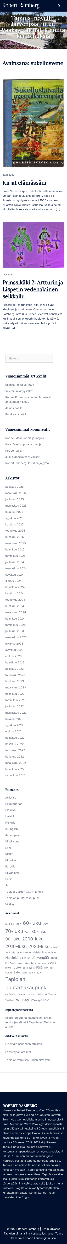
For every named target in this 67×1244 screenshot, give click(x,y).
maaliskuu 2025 (15, 543)
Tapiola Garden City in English (24, 891)
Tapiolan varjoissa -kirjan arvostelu (28, 1060)
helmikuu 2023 (15, 693)
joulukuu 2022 (14, 706)
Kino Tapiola (10, 963)
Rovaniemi (12, 872)
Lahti (8, 847)
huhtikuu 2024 (14, 606)
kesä (54, 958)
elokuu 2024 (13, 580)
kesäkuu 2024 (14, 593)
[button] (58, 5)
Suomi (32, 972)
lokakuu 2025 (14, 512)
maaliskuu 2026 (15, 493)
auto (19, 952)
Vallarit (19, 450)
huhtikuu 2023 (14, 681)
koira (33, 963)
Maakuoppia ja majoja (29, 438)
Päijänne (42, 967)
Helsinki (10, 816)
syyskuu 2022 (14, 725)
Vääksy (10, 904)
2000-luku (33, 938)
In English (11, 829)
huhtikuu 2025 (14, 537)
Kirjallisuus (12, 841)
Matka (9, 854)
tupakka (22, 994)
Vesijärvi (9, 1000)
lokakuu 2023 (14, 643)
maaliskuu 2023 (15, 687)
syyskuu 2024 (14, 574)
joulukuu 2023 (14, 631)
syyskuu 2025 (14, 518)
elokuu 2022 (13, 731)
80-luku (38, 931)
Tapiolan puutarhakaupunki (22, 898)
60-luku (32, 923)
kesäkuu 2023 (14, 668)
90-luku (12, 939)
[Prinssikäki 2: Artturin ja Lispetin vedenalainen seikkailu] (33, 245)
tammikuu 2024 (15, 625)
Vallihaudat (42, 994)
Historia (10, 822)
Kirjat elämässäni (24, 182)
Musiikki (10, 860)
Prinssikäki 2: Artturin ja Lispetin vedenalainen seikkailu (33, 289)
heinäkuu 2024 (15, 587)
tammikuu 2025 (15, 555)
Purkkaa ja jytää (15, 414)
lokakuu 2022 (14, 719)
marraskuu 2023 (16, 637)
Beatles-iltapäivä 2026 (19, 384)
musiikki (51, 962)
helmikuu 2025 (15, 549)
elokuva (27, 953)
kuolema (42, 963)
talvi (39, 972)
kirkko (20, 963)
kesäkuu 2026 (14, 486)
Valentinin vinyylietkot (19, 391)
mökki (8, 967)
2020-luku (39, 946)
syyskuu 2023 (14, 650)
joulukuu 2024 (14, 562)
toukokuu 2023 (15, 675)
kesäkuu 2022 (14, 744)
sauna (24, 973)
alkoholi (55, 947)
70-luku (14, 931)
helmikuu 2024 (15, 618)
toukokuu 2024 (15, 599)
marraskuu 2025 (16, 505)
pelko (17, 967)
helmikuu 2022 (15, 769)
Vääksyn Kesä (40, 1000)
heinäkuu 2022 (15, 737)
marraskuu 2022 (16, 712)
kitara (27, 963)
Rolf (51, 967)
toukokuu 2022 (15, 750)
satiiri (8, 972)
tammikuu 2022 (15, 775)
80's (27, 932)
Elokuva (10, 810)
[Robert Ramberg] (21, 5)
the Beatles (10, 994)
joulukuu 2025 (14, 499)
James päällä (13, 408)
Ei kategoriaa (13, 804)
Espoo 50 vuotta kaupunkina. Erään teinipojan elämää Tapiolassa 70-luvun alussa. (30, 1022)
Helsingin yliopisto (44, 952)
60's (18, 923)
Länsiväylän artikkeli (18, 1052)
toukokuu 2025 (15, 530)
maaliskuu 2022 (15, 763)
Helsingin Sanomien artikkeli (23, 1044)
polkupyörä (29, 967)
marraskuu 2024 (16, 568)
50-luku (9, 923)
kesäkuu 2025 (14, 524)
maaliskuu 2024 (15, 612)
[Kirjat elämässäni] (33, 123)
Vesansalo (53, 994)
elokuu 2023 (13, 656)
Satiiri (9, 879)
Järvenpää (12, 835)
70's (45, 923)
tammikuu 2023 (15, 700)
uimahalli (32, 994)
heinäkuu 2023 (15, 662)
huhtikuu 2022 (14, 756)
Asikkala (10, 797)
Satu (8, 885)
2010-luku (16, 946)
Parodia (10, 866)
